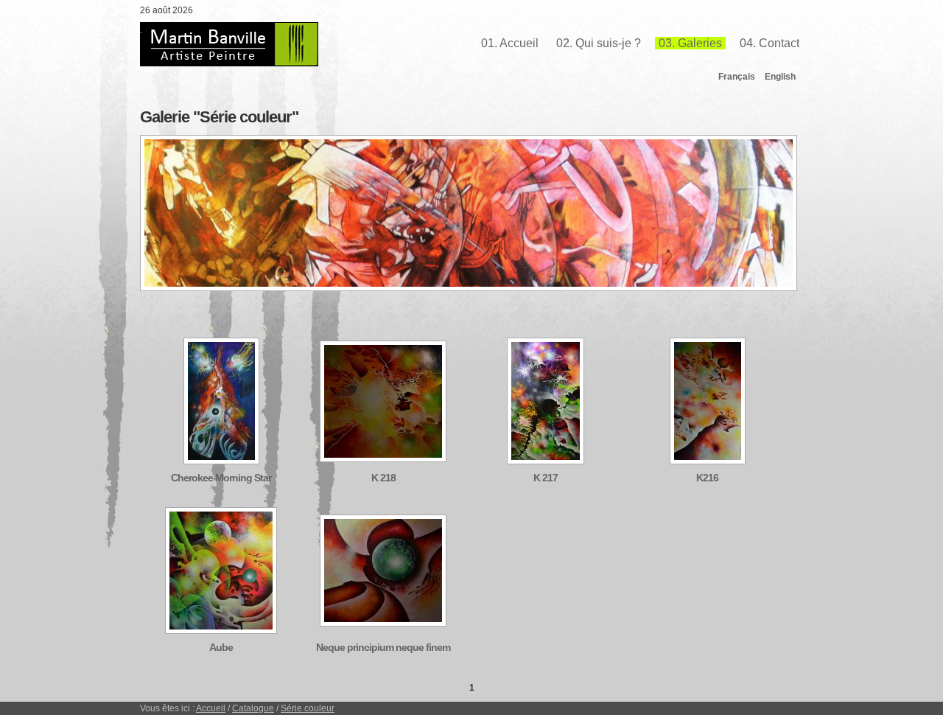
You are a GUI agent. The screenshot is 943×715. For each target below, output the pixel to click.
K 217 (545, 478)
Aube (221, 647)
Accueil (210, 708)
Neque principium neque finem (383, 647)
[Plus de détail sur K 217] (545, 461)
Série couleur (307, 708)
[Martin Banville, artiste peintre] (229, 44)
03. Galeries (690, 43)
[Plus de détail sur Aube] (221, 630)
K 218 (383, 478)
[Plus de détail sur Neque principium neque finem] (383, 623)
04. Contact (769, 43)
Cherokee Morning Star (221, 478)
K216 (707, 478)
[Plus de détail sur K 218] (383, 458)
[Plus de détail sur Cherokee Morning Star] (221, 461)
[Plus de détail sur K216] (708, 461)
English (780, 77)
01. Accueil (510, 43)
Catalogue (253, 708)
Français (736, 77)
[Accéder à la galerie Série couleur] (468, 288)
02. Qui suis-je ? (598, 43)
